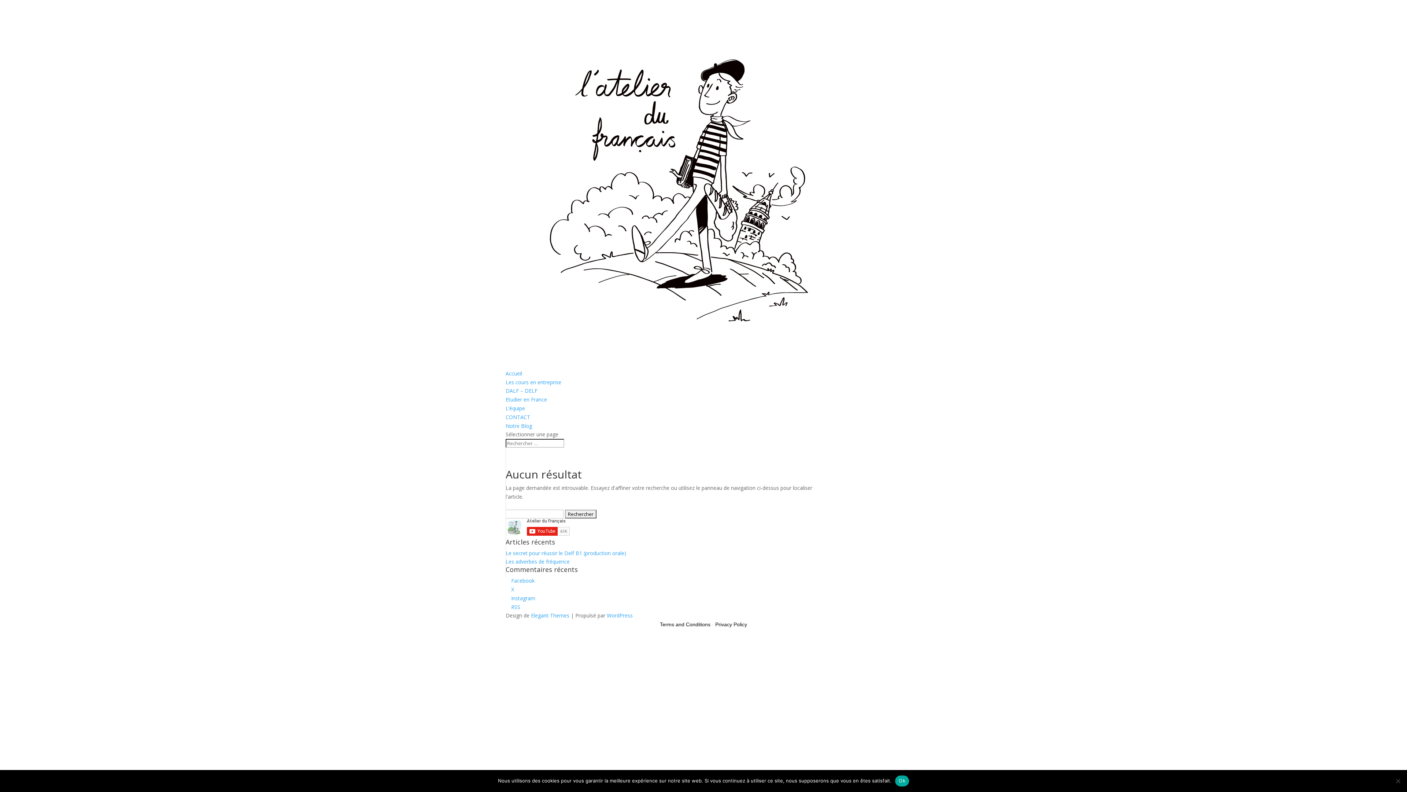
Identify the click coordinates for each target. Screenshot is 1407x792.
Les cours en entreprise (533, 382)
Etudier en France (526, 399)
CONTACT (518, 417)
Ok (902, 781)
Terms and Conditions (685, 624)
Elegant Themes (550, 615)
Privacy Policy (731, 624)
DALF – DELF (522, 390)
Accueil (514, 373)
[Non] (1398, 781)
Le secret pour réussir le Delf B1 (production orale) (566, 553)
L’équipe (515, 408)
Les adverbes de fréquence (538, 561)
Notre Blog (519, 425)
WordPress (620, 615)
